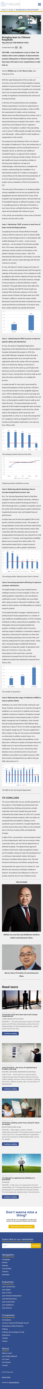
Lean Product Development (12, 1295)
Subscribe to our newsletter (21, 1227)
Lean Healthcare (8, 1305)
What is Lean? (7, 1353)
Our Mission (6, 1362)
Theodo (5, 1338)
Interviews (5, 1274)
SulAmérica (6, 1335)
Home (4, 9)
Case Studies (6, 1268)
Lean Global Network (9, 1356)
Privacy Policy (6, 1377)
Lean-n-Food (6, 1292)
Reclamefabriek (14, 1382)
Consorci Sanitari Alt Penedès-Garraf (15, 1323)
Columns (5, 1271)
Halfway (5, 1329)
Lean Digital (6, 1289)
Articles (11, 9)
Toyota (4, 1341)
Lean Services (7, 1308)
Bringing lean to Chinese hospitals (27, 9)
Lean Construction (8, 1286)
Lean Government (8, 1302)
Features (5, 1265)
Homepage (6, 1259)
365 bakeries (6, 1320)
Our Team (5, 1359)
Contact (5, 1365)
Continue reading (10, 1033)
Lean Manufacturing (9, 1299)
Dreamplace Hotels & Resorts (12, 1326)
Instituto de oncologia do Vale (13, 1332)
